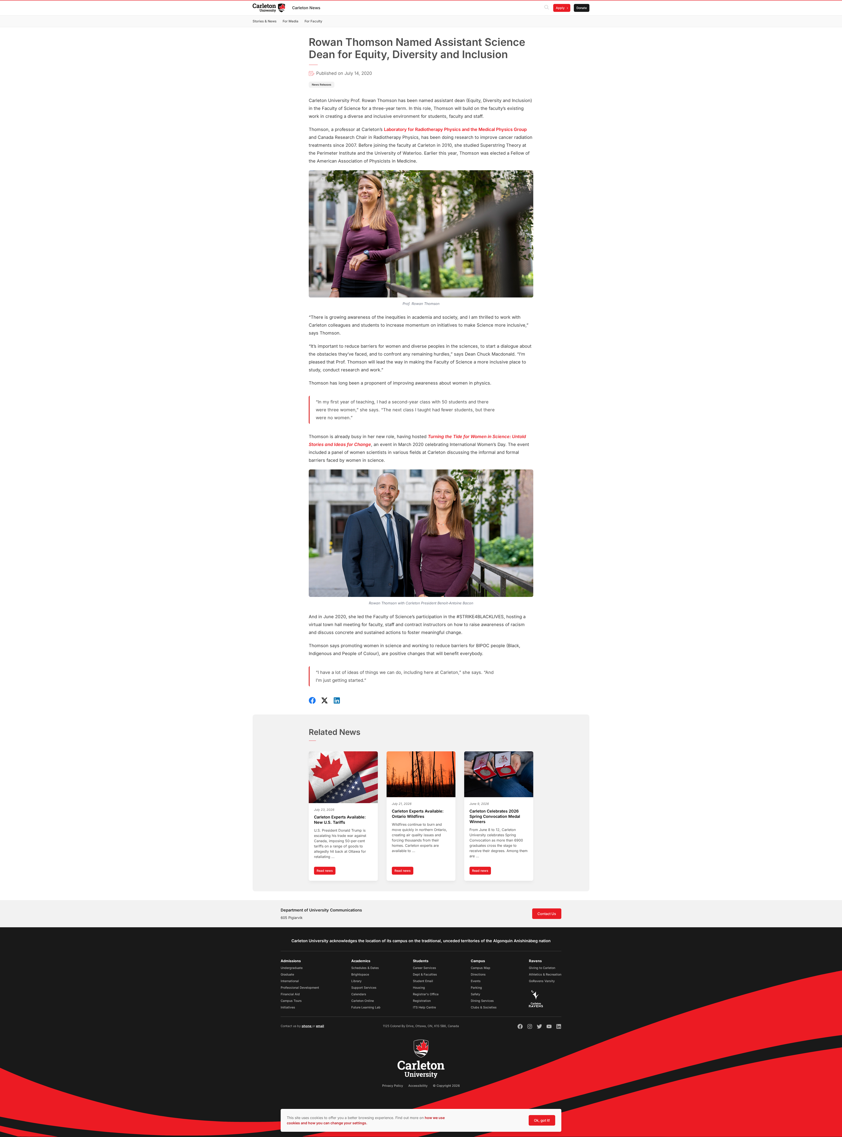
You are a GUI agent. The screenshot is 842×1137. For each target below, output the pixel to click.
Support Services (363, 987)
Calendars (358, 994)
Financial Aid (290, 994)
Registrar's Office (426, 994)
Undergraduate (292, 968)
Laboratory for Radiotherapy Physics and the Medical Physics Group (455, 129)
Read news (326, 872)
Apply (560, 8)
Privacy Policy (392, 1085)
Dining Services (482, 1001)
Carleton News (306, 7)
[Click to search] (546, 8)
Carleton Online (362, 1001)
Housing (419, 987)
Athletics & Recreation (545, 974)
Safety (475, 994)
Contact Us (546, 913)
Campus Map (480, 968)
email (320, 1026)
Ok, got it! (542, 1120)
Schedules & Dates (365, 968)
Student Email (423, 981)
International (290, 981)
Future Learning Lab (365, 1007)
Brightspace (360, 974)
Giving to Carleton (542, 968)
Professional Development (300, 987)
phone (307, 1026)
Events (476, 981)
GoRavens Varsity (542, 981)
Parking (476, 987)
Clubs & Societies (484, 1007)
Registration (422, 1001)
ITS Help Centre (424, 1007)
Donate (581, 8)
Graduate (287, 974)
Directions (478, 974)
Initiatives (288, 1007)
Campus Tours (291, 1001)
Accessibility (418, 1085)
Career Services (424, 968)
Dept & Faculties (425, 974)
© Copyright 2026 (446, 1085)
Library (356, 981)
